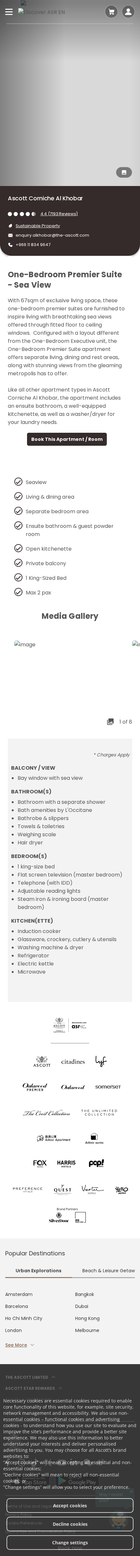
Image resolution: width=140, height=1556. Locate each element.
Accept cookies (70, 1505)
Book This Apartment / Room (67, 439)
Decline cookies (70, 1524)
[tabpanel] (70, 1320)
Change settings (70, 1542)
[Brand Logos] (42, 1061)
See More (16, 1345)
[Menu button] (9, 12)
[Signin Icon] (128, 11)
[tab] (38, 1271)
